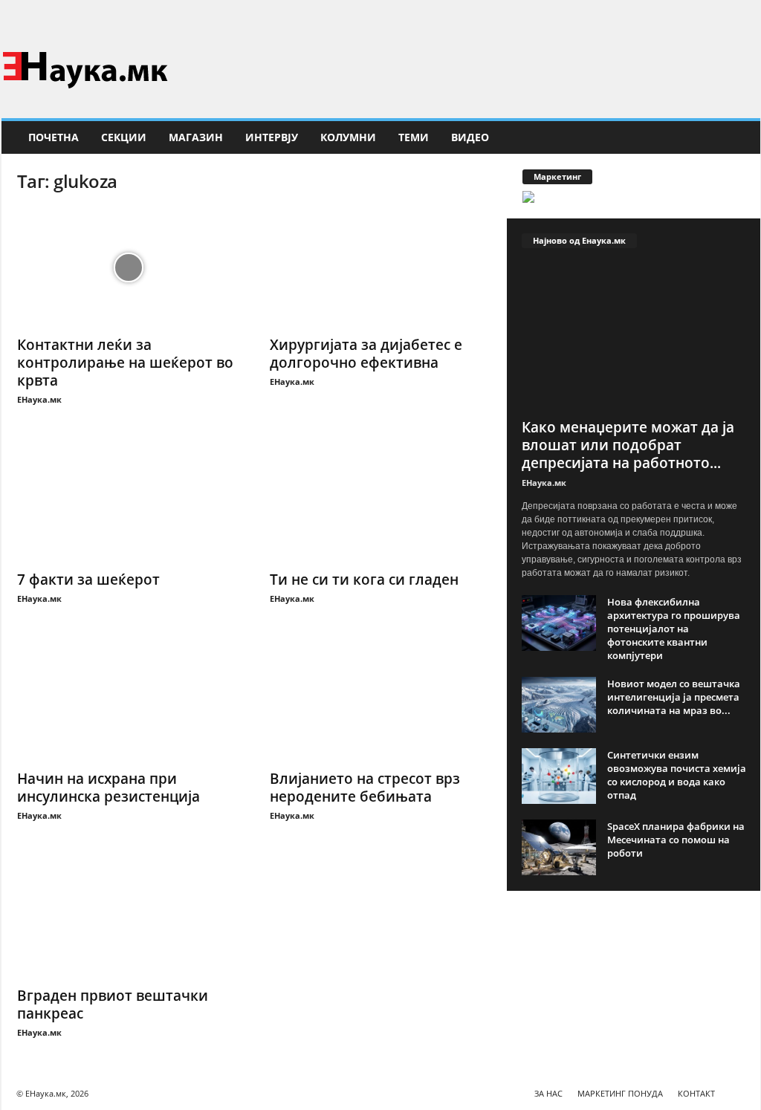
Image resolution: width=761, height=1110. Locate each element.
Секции (123, 137)
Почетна (53, 137)
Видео (470, 137)
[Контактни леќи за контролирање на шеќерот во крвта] (128, 267)
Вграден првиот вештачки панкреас (112, 1004)
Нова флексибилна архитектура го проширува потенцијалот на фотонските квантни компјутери (673, 628)
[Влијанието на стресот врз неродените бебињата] (381, 701)
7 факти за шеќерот (88, 579)
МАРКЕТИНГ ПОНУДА (620, 1093)
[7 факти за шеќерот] (128, 502)
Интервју (271, 137)
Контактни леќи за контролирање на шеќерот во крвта (125, 362)
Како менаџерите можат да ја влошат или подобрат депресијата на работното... (628, 445)
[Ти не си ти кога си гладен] (381, 502)
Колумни (348, 137)
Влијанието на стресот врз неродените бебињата (365, 787)
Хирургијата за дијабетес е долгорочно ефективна (366, 353)
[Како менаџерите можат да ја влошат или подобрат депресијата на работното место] (634, 336)
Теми (413, 137)
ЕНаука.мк (39, 399)
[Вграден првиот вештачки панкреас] (128, 918)
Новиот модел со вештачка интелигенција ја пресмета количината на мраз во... (673, 697)
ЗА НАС (548, 1093)
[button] (738, 137)
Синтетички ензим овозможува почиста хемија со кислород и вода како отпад (676, 775)
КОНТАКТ (696, 1093)
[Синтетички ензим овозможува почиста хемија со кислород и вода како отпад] (559, 776)
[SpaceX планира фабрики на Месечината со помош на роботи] (559, 847)
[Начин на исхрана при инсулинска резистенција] (128, 701)
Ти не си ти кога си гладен (364, 579)
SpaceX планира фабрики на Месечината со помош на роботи (676, 839)
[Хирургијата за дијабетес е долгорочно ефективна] (381, 267)
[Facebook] (726, 18)
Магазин (196, 137)
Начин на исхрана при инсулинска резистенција (108, 787)
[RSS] (749, 18)
